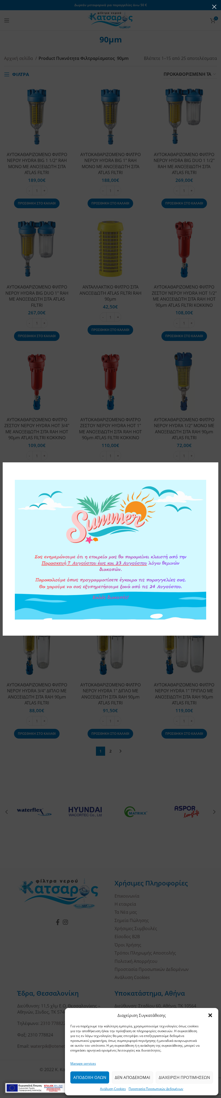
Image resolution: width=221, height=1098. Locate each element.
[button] (210, 1015)
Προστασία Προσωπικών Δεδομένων (156, 1088)
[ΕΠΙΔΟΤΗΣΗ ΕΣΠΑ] (42, 1088)
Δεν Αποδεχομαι (132, 1077)
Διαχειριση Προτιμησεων (184, 1077)
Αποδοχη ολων (89, 1077)
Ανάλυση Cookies (113, 1088)
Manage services (83, 1063)
